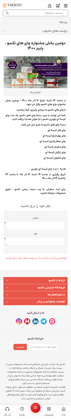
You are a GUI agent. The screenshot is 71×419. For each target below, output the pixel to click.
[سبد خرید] (58, 5)
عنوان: (35, 218)
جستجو (8, 13)
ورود (50, 5)
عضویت (20, 347)
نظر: (35, 233)
